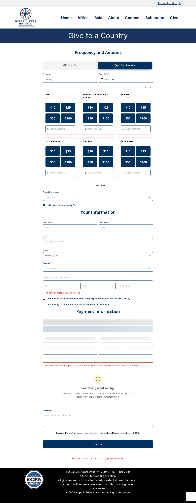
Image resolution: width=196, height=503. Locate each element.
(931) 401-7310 (120, 471)
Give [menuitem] (174, 17)
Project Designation (51, 192)
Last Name (104, 222)
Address (47, 263)
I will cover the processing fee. (61, 205)
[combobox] (98, 197)
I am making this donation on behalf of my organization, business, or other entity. (88, 299)
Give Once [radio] (74, 65)
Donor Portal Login (169, 3)
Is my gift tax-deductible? (112, 458)
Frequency (48, 74)
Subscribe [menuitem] (154, 17)
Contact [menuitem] (132, 17)
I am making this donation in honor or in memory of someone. (78, 304)
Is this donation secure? (86, 458)
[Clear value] (150, 79)
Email (46, 236)
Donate (98, 444)
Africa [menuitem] (83, 17)
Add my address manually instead (63, 293)
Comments (47, 411)
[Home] (26, 18)
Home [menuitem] (66, 17)
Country (47, 250)
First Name (48, 222)
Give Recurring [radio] (128, 65)
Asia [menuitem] (98, 17)
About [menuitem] (113, 17)
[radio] (52, 107)
